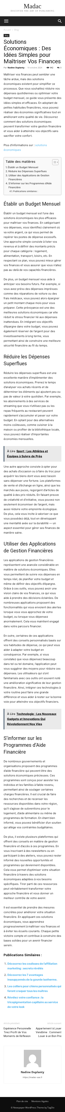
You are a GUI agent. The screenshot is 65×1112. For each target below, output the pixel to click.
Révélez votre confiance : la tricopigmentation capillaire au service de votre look (32, 1002)
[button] (60, 21)
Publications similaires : (25, 191)
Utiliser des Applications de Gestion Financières (28, 177)
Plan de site (22, 1101)
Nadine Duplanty (16, 67)
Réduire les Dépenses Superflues (27, 171)
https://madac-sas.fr (32, 1077)
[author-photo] (32, 1067)
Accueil (7, 29)
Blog (16, 29)
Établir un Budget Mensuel (23, 167)
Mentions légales (40, 1101)
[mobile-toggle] (6, 21)
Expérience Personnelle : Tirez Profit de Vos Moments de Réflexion (18, 1032)
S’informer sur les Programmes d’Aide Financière (30, 185)
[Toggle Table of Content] (53, 162)
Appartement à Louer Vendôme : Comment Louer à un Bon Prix (48, 1032)
